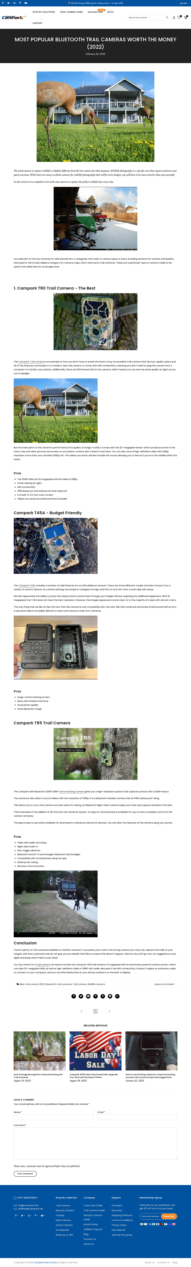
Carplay (60, 1215)
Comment (20, 1125)
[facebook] (73, 996)
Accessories (62, 1230)
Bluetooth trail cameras (58, 984)
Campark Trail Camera (31, 361)
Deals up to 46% (64, 1235)
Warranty (117, 1210)
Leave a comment (164, 984)
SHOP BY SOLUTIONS (44, 12)
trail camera (43, 964)
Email (101, 1112)
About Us (89, 1244)
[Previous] (16, 1057)
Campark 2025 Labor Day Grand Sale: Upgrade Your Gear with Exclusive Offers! (94, 1076)
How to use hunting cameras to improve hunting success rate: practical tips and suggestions (150, 1076)
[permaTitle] (88, 996)
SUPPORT (38, 23)
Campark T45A (26, 585)
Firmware (117, 1205)
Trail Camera (63, 1205)
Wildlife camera (96, 984)
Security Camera (65, 1210)
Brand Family (91, 1224)
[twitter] (81, 996)
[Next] (174, 1057)
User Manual (118, 1230)
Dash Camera (63, 1220)
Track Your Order (93, 1205)
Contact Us (90, 1239)
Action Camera (64, 1225)
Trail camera (80, 984)
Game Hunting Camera (71, 791)
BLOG (111, 12)
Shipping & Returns (122, 1215)
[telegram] (110, 996)
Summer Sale (96, 11)
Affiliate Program (93, 1229)
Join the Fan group (122, 1235)
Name (18, 1112)
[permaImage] (103, 996)
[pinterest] (95, 996)
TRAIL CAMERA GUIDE (71, 12)
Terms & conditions (122, 1220)
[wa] (117, 996)
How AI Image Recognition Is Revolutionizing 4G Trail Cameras (38, 1076)
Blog (86, 1234)
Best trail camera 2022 (32, 984)
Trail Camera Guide (94, 1210)
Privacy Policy (119, 1225)
